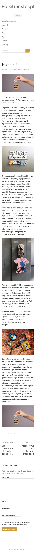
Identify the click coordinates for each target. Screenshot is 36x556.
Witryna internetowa (8, 515)
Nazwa (4, 501)
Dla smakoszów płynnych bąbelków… (7, 448)
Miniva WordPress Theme (22, 549)
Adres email (6, 508)
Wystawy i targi (7, 37)
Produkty (5, 45)
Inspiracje (5, 25)
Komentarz (6, 477)
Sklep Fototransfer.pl (9, 21)
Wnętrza (5, 33)
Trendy (4, 41)
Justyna (26, 69)
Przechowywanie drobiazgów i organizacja (27, 448)
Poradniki (5, 29)
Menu (18, 16)
